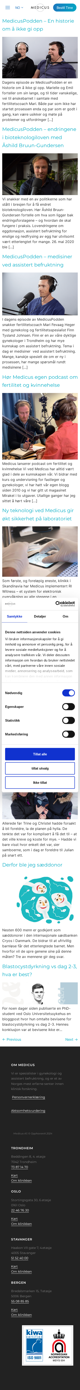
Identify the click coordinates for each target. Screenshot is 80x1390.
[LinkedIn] (23, 1121)
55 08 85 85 (20, 1301)
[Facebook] (9, 1121)
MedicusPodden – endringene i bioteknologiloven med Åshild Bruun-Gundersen (39, 137)
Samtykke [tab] (14, 616)
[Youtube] (37, 1121)
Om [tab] (65, 616)
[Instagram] (30, 1121)
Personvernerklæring (28, 1097)
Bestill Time (65, 7)
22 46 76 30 (20, 1210)
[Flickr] (16, 1121)
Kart (14, 1175)
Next (71, 1039)
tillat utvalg (40, 768)
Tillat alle (40, 754)
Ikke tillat (40, 782)
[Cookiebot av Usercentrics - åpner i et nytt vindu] (56, 604)
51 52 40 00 (19, 1258)
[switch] (68, 706)
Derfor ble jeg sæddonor (32, 865)
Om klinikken (21, 1181)
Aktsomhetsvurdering (28, 1111)
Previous (11, 1039)
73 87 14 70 (19, 1167)
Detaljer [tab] (40, 616)
